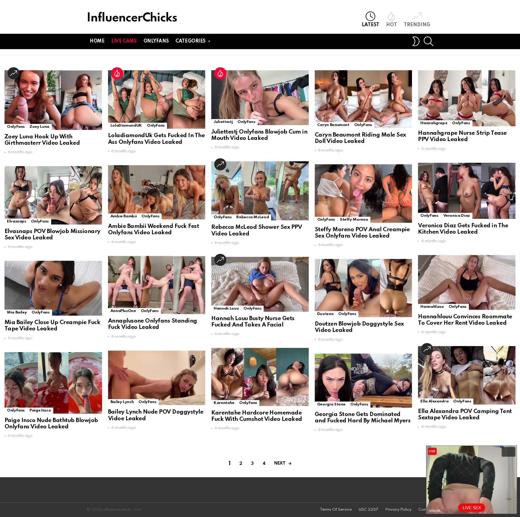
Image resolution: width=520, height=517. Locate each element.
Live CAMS (123, 41)
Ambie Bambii (123, 216)
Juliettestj (223, 122)
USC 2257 (368, 510)
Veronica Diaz (456, 216)
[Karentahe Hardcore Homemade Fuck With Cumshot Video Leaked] (260, 377)
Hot (391, 25)
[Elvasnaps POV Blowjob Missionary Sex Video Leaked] (53, 195)
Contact (425, 510)
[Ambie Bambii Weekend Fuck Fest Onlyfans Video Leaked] (157, 192)
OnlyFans (16, 127)
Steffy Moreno (354, 220)
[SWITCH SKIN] (416, 41)
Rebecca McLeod (252, 217)
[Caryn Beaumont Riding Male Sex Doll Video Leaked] (363, 99)
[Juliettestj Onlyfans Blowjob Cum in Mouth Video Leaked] (260, 97)
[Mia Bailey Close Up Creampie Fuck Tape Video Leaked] (53, 288)
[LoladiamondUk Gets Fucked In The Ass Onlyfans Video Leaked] (157, 99)
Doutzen (325, 314)
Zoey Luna (39, 127)
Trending (417, 25)
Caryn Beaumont (333, 125)
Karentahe (224, 403)
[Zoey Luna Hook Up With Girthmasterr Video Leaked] (53, 100)
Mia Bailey (17, 312)
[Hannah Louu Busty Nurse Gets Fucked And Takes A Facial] (260, 284)
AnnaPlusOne (123, 311)
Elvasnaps (16, 221)
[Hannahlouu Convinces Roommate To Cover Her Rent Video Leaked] (466, 282)
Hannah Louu (226, 309)
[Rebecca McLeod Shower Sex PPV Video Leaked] (260, 190)
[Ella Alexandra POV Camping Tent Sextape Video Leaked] (466, 375)
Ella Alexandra (434, 401)
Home (97, 41)
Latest (370, 25)
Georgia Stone (331, 404)
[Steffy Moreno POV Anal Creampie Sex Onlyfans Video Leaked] (363, 193)
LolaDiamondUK (126, 126)
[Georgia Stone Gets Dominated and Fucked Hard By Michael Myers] (363, 381)
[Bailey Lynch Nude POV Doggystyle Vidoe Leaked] (157, 378)
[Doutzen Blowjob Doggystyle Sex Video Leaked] (363, 288)
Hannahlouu (432, 307)
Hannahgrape (433, 123)
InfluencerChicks (132, 18)
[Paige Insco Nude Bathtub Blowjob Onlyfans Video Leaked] (53, 383)
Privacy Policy (398, 510)
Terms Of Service (336, 510)
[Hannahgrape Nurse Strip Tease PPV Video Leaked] (466, 98)
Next (279, 463)
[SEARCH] (428, 41)
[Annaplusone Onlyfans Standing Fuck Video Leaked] (157, 285)
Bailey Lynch (122, 402)
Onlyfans (156, 41)
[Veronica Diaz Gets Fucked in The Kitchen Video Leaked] (466, 191)
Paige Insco (40, 410)
